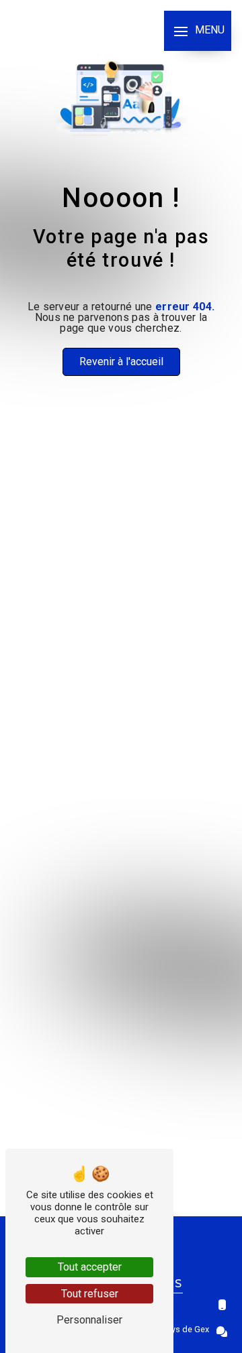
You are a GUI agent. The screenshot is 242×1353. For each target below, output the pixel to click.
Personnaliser (89, 1319)
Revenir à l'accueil (121, 361)
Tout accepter (90, 1267)
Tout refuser (89, 1293)
